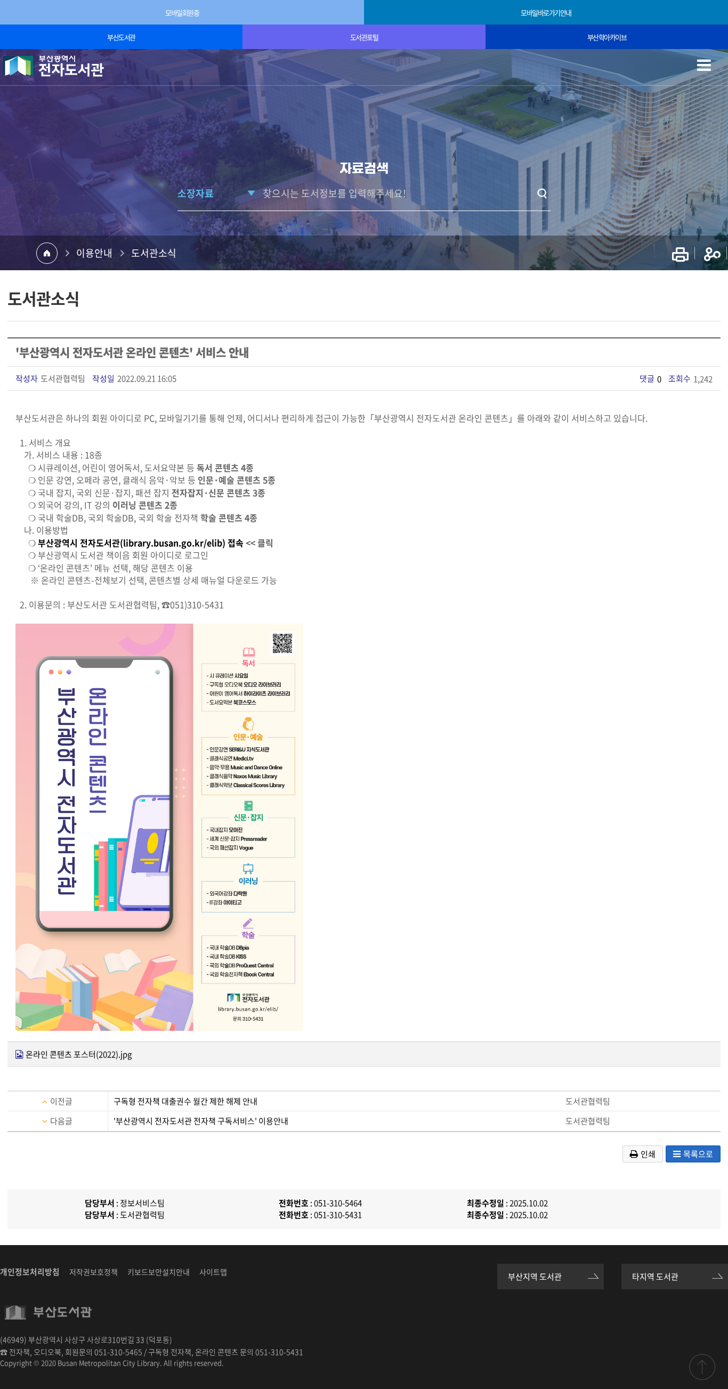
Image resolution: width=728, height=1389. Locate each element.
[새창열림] (680, 253)
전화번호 (294, 1203)
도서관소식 (153, 253)
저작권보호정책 (93, 1271)
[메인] (53, 66)
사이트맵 (213, 1271)
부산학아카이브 (607, 37)
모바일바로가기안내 (546, 12)
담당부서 (100, 1203)
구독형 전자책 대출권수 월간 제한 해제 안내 (185, 1101)
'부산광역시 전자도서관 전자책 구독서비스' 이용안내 (201, 1121)
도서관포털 (364, 37)
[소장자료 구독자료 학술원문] (217, 193)
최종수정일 (485, 1203)
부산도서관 (121, 37)
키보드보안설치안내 (158, 1271)
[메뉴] (709, 71)
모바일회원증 (182, 12)
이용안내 (94, 253)
